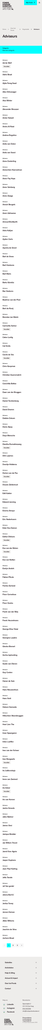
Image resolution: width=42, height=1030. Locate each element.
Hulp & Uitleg (10, 973)
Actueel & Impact (11, 978)
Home (4, 29)
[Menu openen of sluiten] (39, 2)
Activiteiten (9, 968)
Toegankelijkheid (27, 1020)
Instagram (11, 1008)
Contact (8, 988)
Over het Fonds (13, 29)
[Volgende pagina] (22, 945)
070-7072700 (27, 1009)
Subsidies (8, 962)
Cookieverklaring (27, 1019)
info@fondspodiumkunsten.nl (31, 1011)
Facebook (10, 1012)
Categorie (5, 48)
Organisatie (25, 29)
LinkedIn (10, 1004)
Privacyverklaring (27, 1017)
